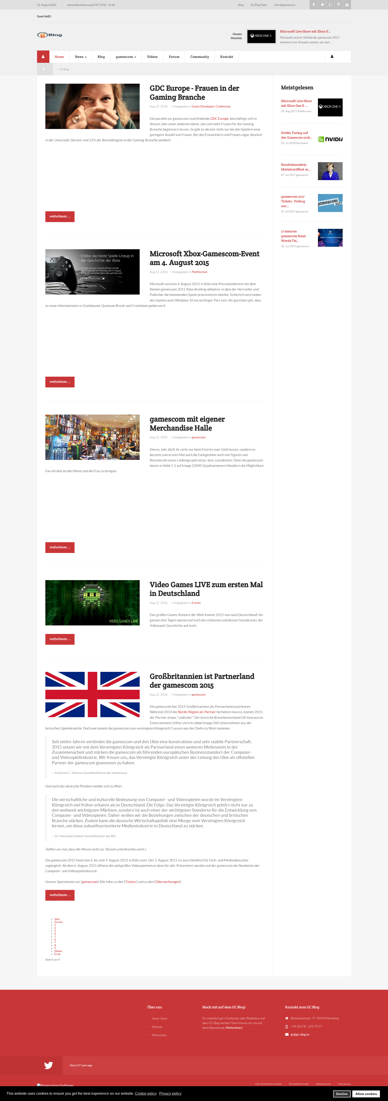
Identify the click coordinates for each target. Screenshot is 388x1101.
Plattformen (199, 272)
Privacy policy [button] (170, 1093)
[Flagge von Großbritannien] (92, 694)
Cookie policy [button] (146, 1093)
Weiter (58, 951)
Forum (174, 57)
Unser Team (159, 1018)
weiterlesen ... (60, 216)
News (80, 57)
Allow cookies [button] (366, 1094)
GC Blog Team (259, 4)
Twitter (322, 4)
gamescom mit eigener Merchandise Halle (187, 423)
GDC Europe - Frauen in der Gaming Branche (194, 92)
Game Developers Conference (211, 106)
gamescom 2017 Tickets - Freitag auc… (293, 201)
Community (199, 57)
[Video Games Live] (92, 602)
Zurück (58, 921)
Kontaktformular (299, 1083)
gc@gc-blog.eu (300, 1034)
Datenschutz (323, 1083)
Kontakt (227, 57)
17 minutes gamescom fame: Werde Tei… (293, 236)
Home (59, 57)
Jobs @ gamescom (284, 4)
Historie (157, 1027)
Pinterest (339, 4)
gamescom (125, 57)
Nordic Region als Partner (197, 712)
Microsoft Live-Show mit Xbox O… (305, 31)
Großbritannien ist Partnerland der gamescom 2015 (202, 680)
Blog (241, 4)
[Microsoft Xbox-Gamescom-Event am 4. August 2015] (92, 271)
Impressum (344, 1083)
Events (196, 603)
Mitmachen (159, 1035)
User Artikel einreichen (268, 1083)
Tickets (130, 882)
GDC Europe (219, 118)
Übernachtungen (167, 882)
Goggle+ (330, 4)
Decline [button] (342, 1094)
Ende (57, 953)
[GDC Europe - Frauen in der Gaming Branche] (92, 106)
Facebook (314, 4)
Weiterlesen (234, 1027)
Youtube (347, 4)
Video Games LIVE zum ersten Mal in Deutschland (206, 589)
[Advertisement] (154, 180)
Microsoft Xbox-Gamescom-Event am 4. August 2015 (205, 258)
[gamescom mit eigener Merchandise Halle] (92, 437)
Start (57, 919)
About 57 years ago (81, 1065)
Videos (152, 57)
